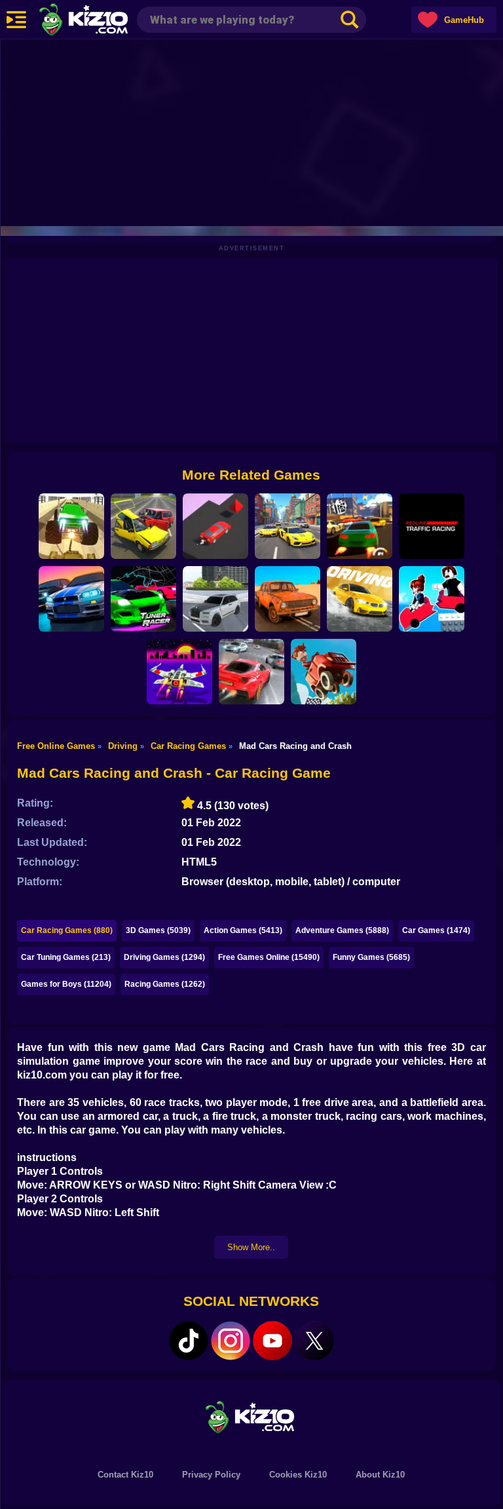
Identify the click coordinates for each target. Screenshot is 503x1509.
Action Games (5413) (243, 930)
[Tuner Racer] (143, 599)
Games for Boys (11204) (66, 984)
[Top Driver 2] (359, 526)
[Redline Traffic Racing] (431, 526)
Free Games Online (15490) (269, 957)
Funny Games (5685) (371, 957)
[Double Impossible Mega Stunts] (71, 526)
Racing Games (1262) (164, 984)
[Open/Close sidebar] (16, 20)
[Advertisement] (251, 131)
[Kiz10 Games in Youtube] (272, 1340)
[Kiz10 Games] (251, 1416)
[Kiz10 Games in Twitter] (314, 1340)
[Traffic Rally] (251, 671)
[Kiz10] (105, 21)
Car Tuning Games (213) (66, 957)
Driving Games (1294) (164, 957)
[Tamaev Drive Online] (215, 599)
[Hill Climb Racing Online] (323, 671)
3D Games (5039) (158, 930)
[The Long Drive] (287, 599)
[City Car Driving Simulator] (359, 599)
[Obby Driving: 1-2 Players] (431, 599)
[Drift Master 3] (287, 526)
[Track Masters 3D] (71, 599)
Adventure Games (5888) (342, 930)
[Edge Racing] (215, 526)
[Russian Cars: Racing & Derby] (143, 526)
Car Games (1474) (436, 930)
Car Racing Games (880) (67, 930)
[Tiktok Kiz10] (188, 1340)
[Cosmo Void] (179, 671)
